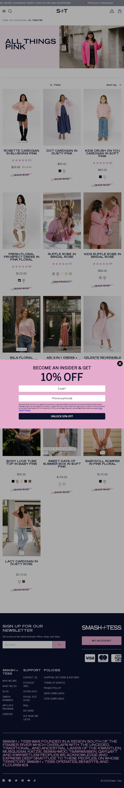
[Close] (120, 363)
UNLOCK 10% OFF (62, 416)
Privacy (28, 410)
